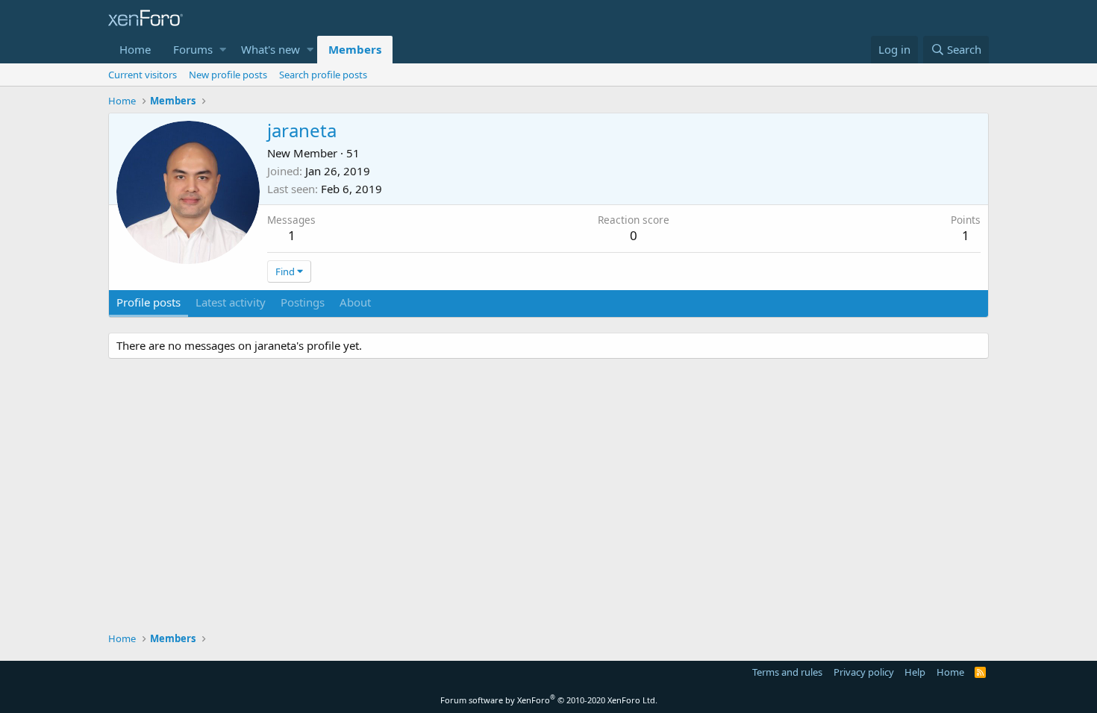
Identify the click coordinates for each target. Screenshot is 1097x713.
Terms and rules (787, 672)
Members (354, 49)
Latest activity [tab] (231, 302)
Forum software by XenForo (548, 700)
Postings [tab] (303, 302)
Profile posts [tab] (148, 302)
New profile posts (228, 74)
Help (914, 672)
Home (135, 49)
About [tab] (355, 302)
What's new (270, 49)
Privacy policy (864, 672)
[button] (223, 49)
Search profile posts (323, 74)
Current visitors (142, 74)
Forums (193, 49)
